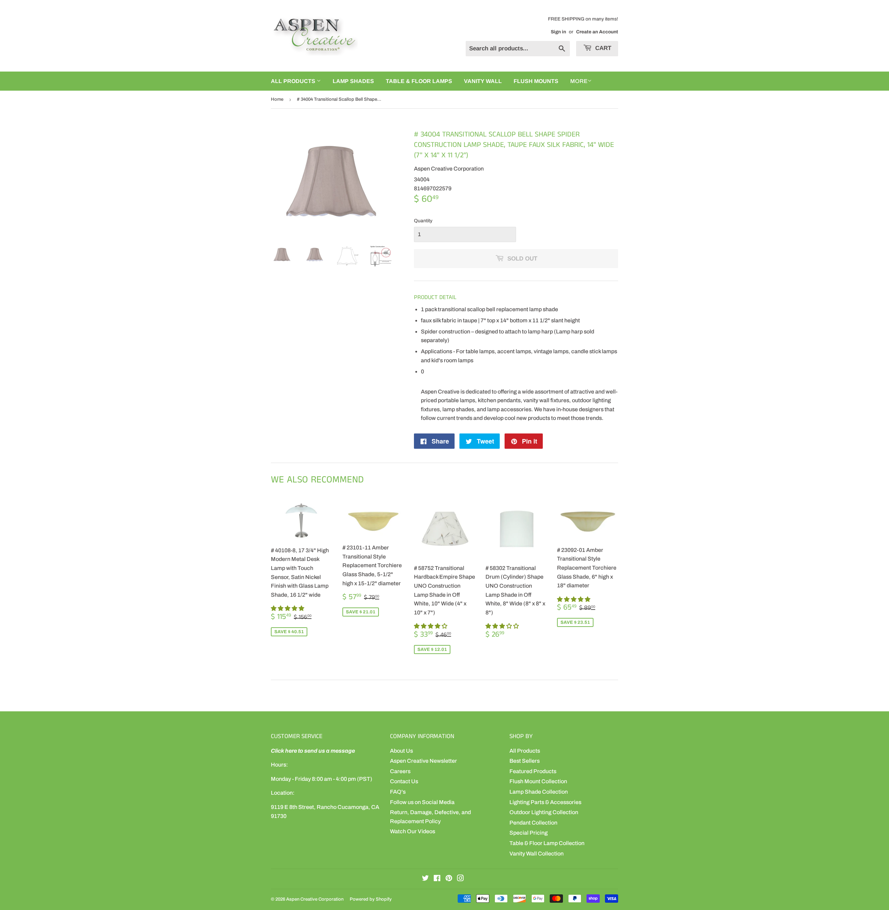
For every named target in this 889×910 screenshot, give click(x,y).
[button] (288, 608)
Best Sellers (524, 761)
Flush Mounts (536, 81)
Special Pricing (528, 833)
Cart (602, 48)
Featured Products (532, 771)
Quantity (423, 220)
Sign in (558, 31)
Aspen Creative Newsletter (423, 761)
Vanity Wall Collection (536, 854)
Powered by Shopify (371, 899)
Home (277, 99)
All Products (524, 751)
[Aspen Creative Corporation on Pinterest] (448, 879)
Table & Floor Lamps (419, 81)
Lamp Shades (353, 81)
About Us (401, 751)
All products (294, 81)
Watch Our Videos (412, 831)
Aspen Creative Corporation (314, 899)
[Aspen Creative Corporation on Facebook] (437, 879)
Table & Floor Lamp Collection (546, 843)
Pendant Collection (533, 823)
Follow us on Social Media (422, 802)
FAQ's (398, 792)
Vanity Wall (483, 81)
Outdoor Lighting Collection (543, 812)
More (579, 81)
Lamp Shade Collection (538, 792)
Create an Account (597, 31)
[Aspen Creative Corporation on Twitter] (425, 879)
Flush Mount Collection (538, 781)
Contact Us (404, 781)
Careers (400, 771)
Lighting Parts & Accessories (545, 802)
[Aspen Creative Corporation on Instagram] (460, 879)
